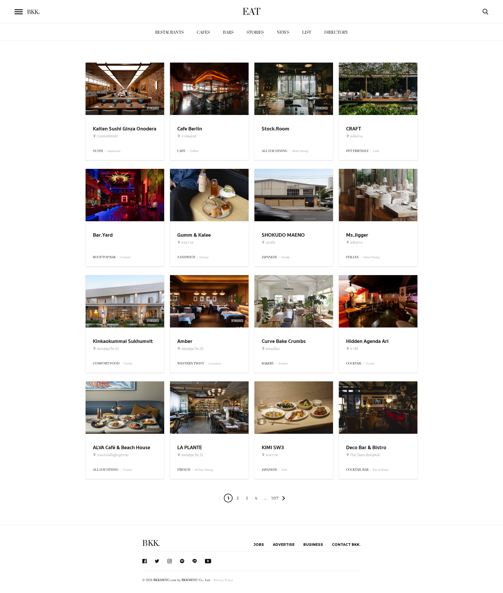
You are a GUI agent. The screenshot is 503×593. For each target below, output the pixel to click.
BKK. (151, 543)
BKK (33, 12)
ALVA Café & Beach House (121, 447)
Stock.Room (275, 129)
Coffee (194, 151)
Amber (184, 341)
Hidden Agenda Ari (367, 341)
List (306, 32)
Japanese (114, 151)
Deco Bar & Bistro (366, 447)
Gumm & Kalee (194, 235)
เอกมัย (270, 242)
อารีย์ (354, 349)
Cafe (376, 151)
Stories (255, 32)
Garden (283, 363)
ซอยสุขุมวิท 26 (192, 349)
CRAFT (353, 129)
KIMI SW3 (273, 447)
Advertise (284, 544)
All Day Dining (203, 469)
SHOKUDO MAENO (283, 235)
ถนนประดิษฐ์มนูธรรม (112, 455)
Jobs (259, 544)
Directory (336, 32)
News (283, 32)
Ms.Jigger (357, 235)
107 (275, 497)
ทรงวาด (187, 242)
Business (313, 544)
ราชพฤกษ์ (188, 136)
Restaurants (169, 32)
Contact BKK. (346, 544)
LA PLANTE (189, 447)
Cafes (203, 32)
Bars (228, 32)
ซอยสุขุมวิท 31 (108, 349)
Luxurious (214, 363)
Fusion (370, 363)
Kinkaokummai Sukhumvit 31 (123, 345)
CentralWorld (107, 136)
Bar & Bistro (381, 469)
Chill (284, 469)
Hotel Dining (300, 151)
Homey (204, 257)
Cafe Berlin (189, 129)
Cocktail (125, 257)
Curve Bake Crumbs (284, 341)
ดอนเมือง (272, 349)
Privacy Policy (223, 580)
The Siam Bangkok (365, 455)
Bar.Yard (103, 235)
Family (285, 257)
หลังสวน (356, 136)
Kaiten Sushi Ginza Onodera (124, 129)
